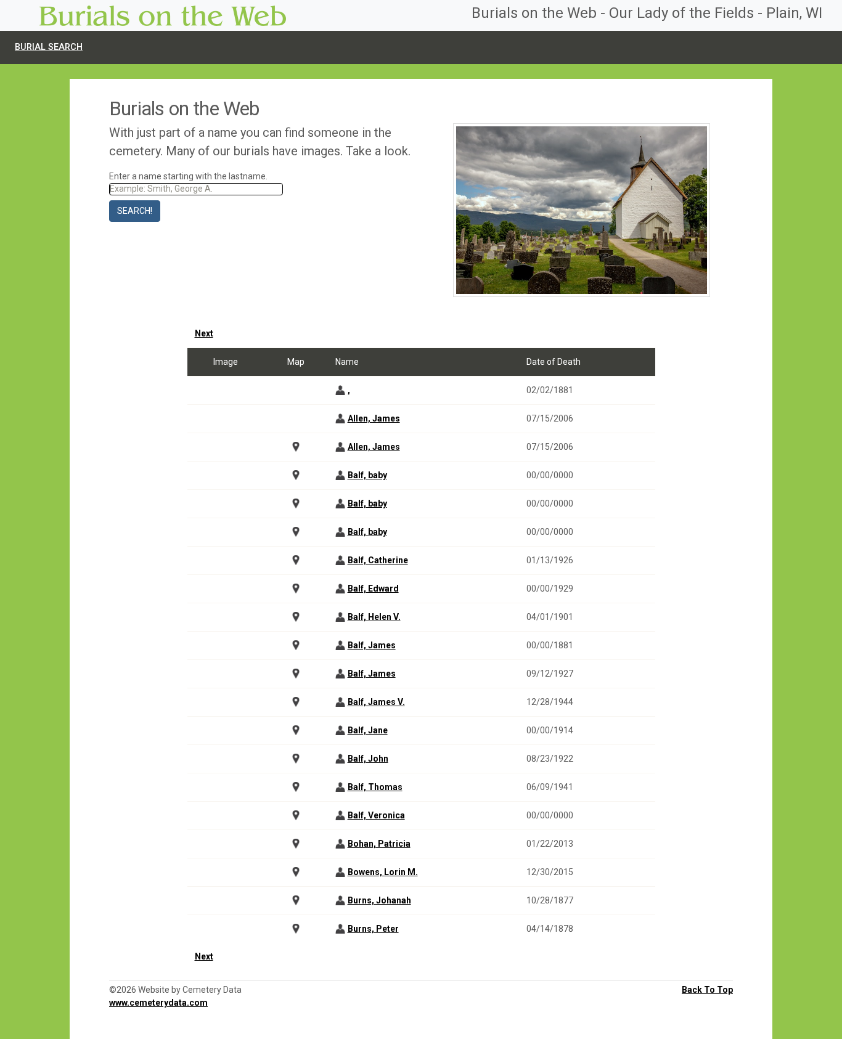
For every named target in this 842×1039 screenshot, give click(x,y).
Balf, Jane (368, 730)
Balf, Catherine (378, 560)
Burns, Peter (373, 929)
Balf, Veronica (376, 815)
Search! (134, 211)
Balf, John (368, 759)
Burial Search (49, 47)
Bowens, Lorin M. (383, 872)
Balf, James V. (376, 702)
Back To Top (707, 990)
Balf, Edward (373, 588)
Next (204, 333)
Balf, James (372, 645)
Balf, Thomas (375, 787)
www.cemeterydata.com (158, 1003)
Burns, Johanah (379, 900)
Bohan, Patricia (379, 844)
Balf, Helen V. (374, 617)
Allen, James (374, 418)
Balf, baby (367, 475)
